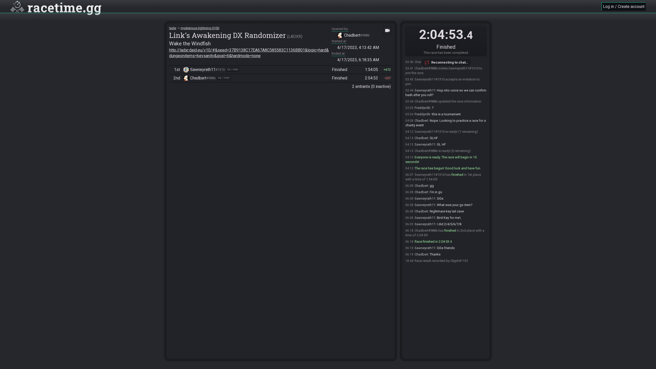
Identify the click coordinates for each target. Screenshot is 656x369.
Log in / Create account (623, 6)
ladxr (172, 28)
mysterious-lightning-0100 (200, 28)
